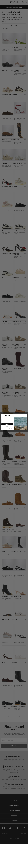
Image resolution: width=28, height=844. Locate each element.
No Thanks (7, 426)
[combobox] (2, 422)
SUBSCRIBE (7, 424)
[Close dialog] (26, 414)
